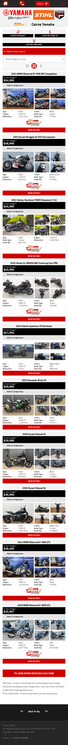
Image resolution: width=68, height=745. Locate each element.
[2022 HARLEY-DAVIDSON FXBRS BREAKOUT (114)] (34, 225)
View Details (34, 130)
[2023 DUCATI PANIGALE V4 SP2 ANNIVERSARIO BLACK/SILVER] (34, 162)
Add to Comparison (15, 85)
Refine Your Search (14, 51)
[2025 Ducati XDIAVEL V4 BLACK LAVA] (34, 513)
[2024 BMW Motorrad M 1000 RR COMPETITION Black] (34, 99)
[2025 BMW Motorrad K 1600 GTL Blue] (34, 630)
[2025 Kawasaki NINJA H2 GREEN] (34, 405)
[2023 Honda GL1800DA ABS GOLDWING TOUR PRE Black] (34, 288)
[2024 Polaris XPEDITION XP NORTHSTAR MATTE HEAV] (34, 351)
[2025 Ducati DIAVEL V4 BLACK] (34, 459)
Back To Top (34, 711)
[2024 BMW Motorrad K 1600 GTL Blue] (34, 567)
